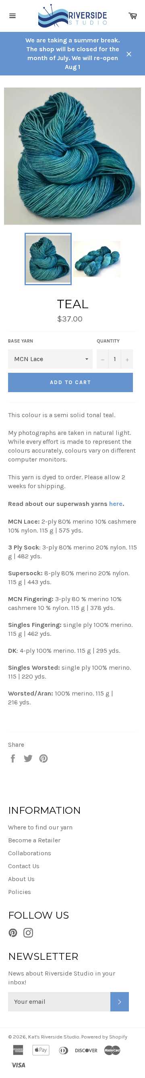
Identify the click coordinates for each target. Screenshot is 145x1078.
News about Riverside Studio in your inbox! (61, 977)
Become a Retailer (34, 840)
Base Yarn (20, 341)
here (115, 504)
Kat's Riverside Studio (53, 1037)
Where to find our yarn (40, 827)
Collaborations (29, 853)
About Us (21, 879)
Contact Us (23, 866)
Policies (19, 892)
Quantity (108, 341)
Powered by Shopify (104, 1037)
